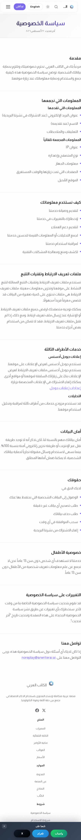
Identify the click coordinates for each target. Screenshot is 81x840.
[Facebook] (37, 711)
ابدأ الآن (19, 6)
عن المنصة (40, 781)
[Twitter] (44, 711)
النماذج (40, 788)
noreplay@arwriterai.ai (39, 657)
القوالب (40, 749)
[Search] (56, 6)
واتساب (59, 833)
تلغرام (40, 833)
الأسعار (40, 757)
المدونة (40, 774)
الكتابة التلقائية (40, 735)
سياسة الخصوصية (40, 812)
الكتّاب (40, 795)
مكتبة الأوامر (41, 742)
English (35, 6)
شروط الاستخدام (40, 820)
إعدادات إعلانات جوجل (65, 388)
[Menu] (8, 7)
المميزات (40, 728)
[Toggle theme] (47, 6)
